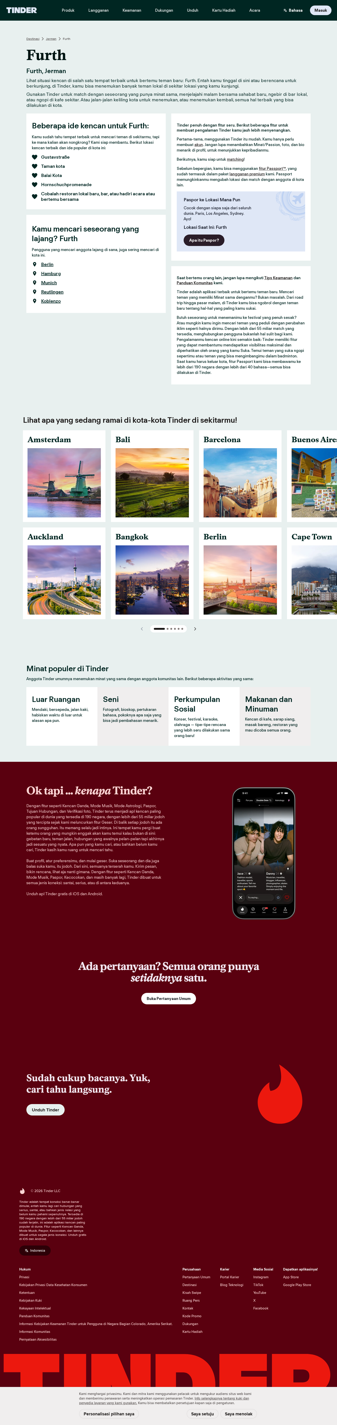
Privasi (24, 1277)
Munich (49, 282)
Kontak (187, 1308)
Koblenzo (51, 301)
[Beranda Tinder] (22, 10)
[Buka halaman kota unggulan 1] (159, 629)
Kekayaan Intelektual (35, 1308)
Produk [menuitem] (68, 10)
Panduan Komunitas (195, 283)
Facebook (260, 1308)
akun (198, 144)
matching (235, 159)
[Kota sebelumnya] (141, 629)
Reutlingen (52, 292)
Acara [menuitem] (254, 10)
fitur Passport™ (272, 168)
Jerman (51, 39)
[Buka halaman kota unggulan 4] (175, 629)
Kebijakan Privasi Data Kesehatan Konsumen (53, 1284)
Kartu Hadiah (192, 1331)
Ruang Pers (191, 1300)
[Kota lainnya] (195, 629)
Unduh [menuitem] (192, 10)
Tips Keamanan (278, 278)
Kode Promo (192, 1316)
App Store (291, 1277)
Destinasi (32, 39)
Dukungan (190, 1323)
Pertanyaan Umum (196, 1277)
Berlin (47, 264)
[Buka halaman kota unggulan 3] (171, 629)
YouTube (259, 1292)
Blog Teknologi (231, 1284)
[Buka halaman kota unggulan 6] (182, 629)
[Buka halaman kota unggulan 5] (179, 629)
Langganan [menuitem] (98, 10)
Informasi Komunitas (34, 1331)
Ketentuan (27, 1292)
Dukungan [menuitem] (164, 10)
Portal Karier (229, 1277)
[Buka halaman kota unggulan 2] (167, 629)
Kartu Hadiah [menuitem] (223, 10)
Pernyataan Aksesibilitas (38, 1339)
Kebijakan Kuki (30, 1300)
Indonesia (37, 1250)
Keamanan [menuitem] (132, 10)
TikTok (258, 1284)
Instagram (260, 1277)
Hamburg (51, 273)
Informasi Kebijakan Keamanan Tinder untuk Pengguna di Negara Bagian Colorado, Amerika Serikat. (96, 1323)
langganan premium (247, 174)
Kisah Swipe (191, 1292)
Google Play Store (297, 1284)
